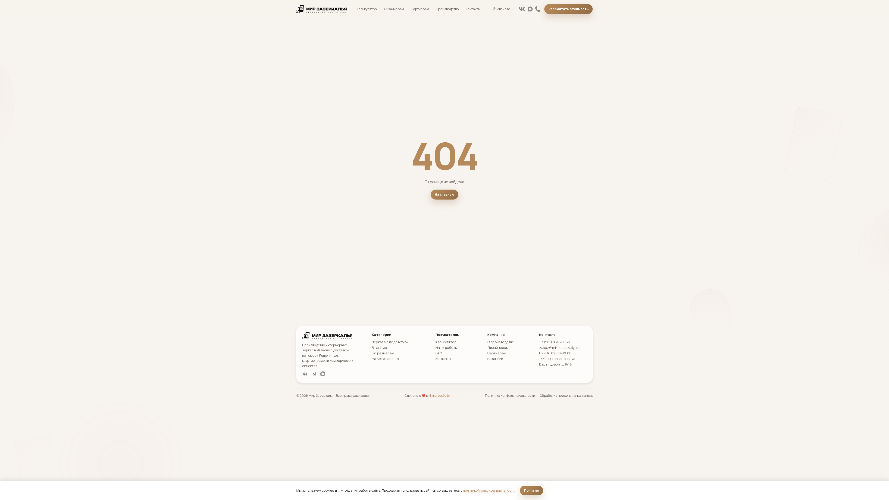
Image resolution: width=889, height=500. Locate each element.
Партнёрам (420, 9)
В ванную (379, 347)
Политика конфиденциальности (510, 395)
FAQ (438, 353)
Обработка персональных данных (566, 395)
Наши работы (446, 347)
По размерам (383, 353)
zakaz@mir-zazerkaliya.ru (560, 347)
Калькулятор (367, 9)
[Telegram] (314, 374)
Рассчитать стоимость (568, 9)
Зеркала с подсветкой (390, 342)
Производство (447, 9)
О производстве (500, 342)
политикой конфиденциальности (489, 490)
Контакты (473, 9)
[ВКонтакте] (521, 8)
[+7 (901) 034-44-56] (538, 9)
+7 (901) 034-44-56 (554, 342)
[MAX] (530, 9)
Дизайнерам (394, 9)
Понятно (531, 490)
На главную (444, 194)
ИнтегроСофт (440, 395)
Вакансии (495, 358)
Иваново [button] (503, 9)
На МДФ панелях (385, 358)
